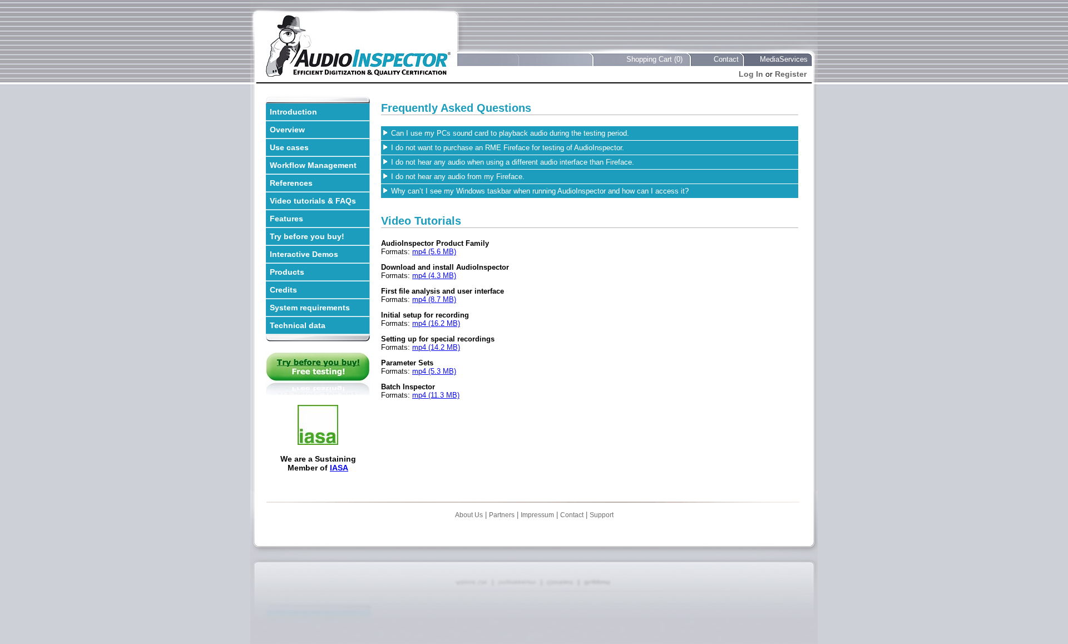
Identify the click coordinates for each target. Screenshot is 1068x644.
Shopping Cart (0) (654, 59)
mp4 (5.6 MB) (434, 251)
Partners (502, 515)
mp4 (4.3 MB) (434, 275)
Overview (287, 129)
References (291, 183)
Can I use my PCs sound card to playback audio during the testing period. (510, 133)
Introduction (293, 111)
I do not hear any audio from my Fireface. (458, 176)
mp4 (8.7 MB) (434, 299)
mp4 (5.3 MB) (434, 371)
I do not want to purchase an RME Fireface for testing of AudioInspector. (507, 147)
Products (287, 271)
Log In (751, 74)
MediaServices (784, 59)
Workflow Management (313, 165)
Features (286, 218)
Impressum (537, 515)
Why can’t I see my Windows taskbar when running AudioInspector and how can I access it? (540, 191)
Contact (726, 59)
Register (791, 74)
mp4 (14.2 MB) (436, 347)
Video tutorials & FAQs (313, 200)
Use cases (289, 147)
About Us (469, 515)
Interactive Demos (304, 254)
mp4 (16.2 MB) (436, 323)
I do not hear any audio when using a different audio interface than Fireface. (512, 162)
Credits (283, 289)
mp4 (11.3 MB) (435, 395)
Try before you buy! (307, 236)
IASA (339, 467)
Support (602, 515)
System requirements (310, 307)
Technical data (297, 325)
